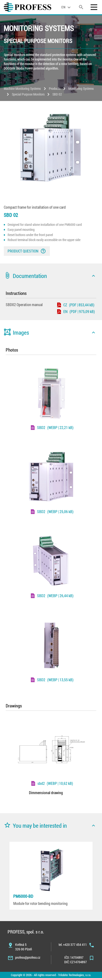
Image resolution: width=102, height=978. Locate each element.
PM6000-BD (23, 896)
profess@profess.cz (27, 957)
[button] (51, 275)
